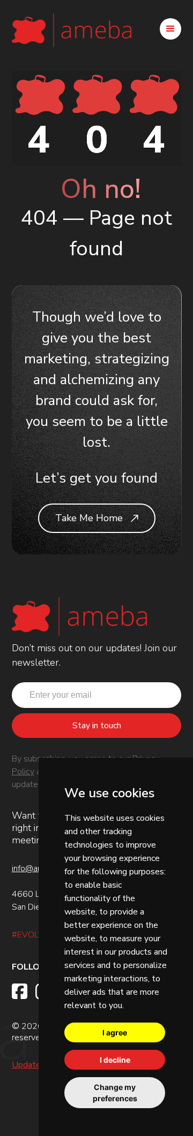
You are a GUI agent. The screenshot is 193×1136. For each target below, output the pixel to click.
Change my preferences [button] (115, 1092)
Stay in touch (96, 725)
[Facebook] (19, 991)
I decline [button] (115, 1059)
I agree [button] (114, 1032)
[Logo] (71, 29)
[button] (170, 29)
